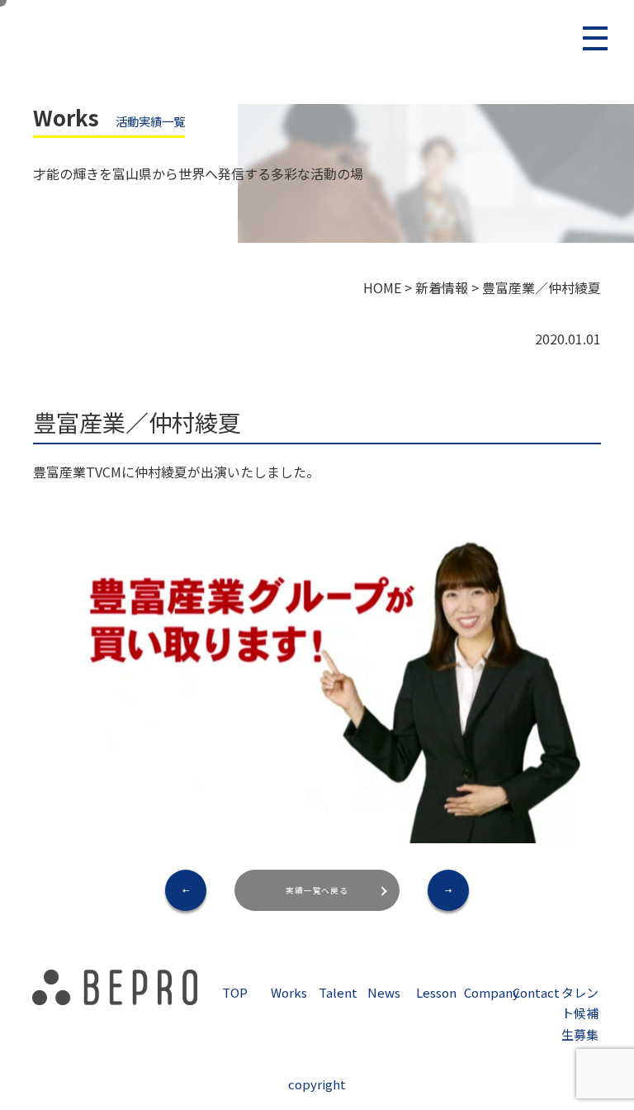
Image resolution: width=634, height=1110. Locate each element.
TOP (235, 992)
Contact (536, 992)
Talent (338, 992)
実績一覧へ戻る (317, 890)
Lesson (436, 992)
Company (491, 992)
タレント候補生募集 (580, 1013)
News (383, 992)
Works (289, 992)
